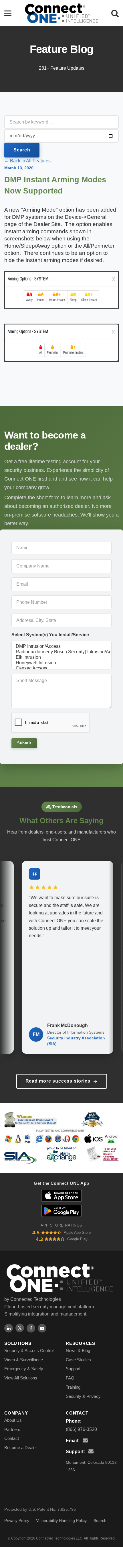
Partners (12, 1429)
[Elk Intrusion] (61, 657)
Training (73, 1387)
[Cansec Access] (61, 668)
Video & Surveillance (23, 1359)
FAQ (70, 1377)
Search (21, 149)
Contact (11, 1438)
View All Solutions (20, 1377)
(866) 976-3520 (81, 1429)
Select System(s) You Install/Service (50, 634)
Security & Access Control (28, 1350)
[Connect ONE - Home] (61, 13)
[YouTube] (42, 1328)
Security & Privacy (83, 1396)
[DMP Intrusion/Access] (61, 646)
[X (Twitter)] (19, 1328)
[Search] (115, 13)
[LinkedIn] (8, 1328)
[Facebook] (31, 1328)
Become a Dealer (20, 1447)
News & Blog (78, 1350)
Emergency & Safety (23, 1368)
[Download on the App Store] (61, 1196)
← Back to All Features (27, 160)
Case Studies (78, 1359)
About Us (13, 1420)
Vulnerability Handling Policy (61, 1520)
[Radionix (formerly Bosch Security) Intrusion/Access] (61, 652)
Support (73, 1368)
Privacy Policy (16, 1520)
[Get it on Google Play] (61, 1211)
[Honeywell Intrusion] (61, 663)
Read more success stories (57, 1081)
